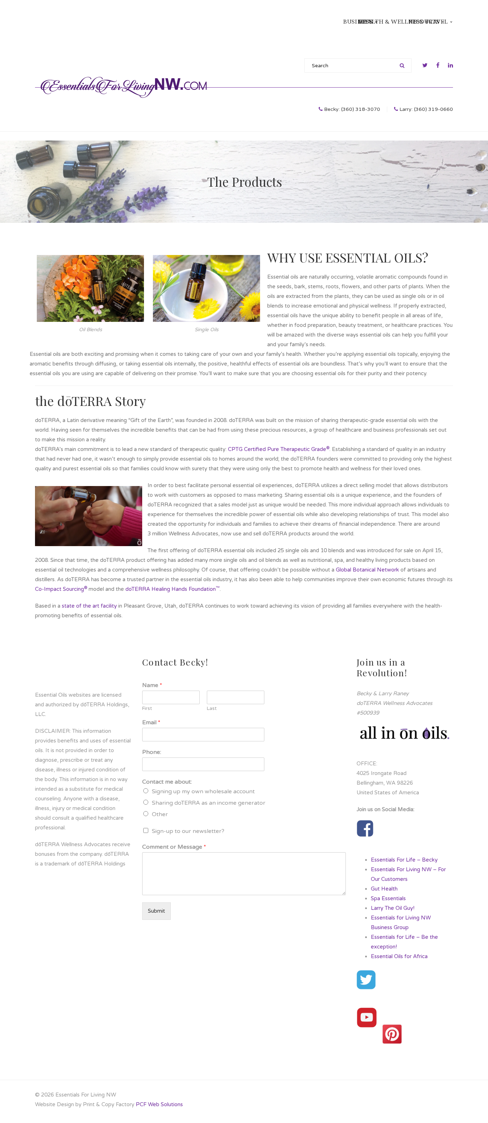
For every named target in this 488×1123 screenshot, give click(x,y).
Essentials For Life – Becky (404, 860)
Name (152, 685)
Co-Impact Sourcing (61, 589)
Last (211, 708)
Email (151, 722)
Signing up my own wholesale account (203, 791)
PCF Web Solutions (159, 1104)
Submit (156, 911)
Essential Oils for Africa (399, 956)
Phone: (151, 752)
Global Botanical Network (367, 570)
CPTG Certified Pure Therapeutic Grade (278, 449)
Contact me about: (167, 781)
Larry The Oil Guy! (392, 908)
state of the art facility (89, 606)
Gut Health (384, 889)
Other (160, 814)
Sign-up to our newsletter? (188, 831)
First (147, 708)
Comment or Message (174, 846)
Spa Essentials (388, 898)
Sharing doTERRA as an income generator (208, 802)
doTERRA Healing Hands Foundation (172, 589)
